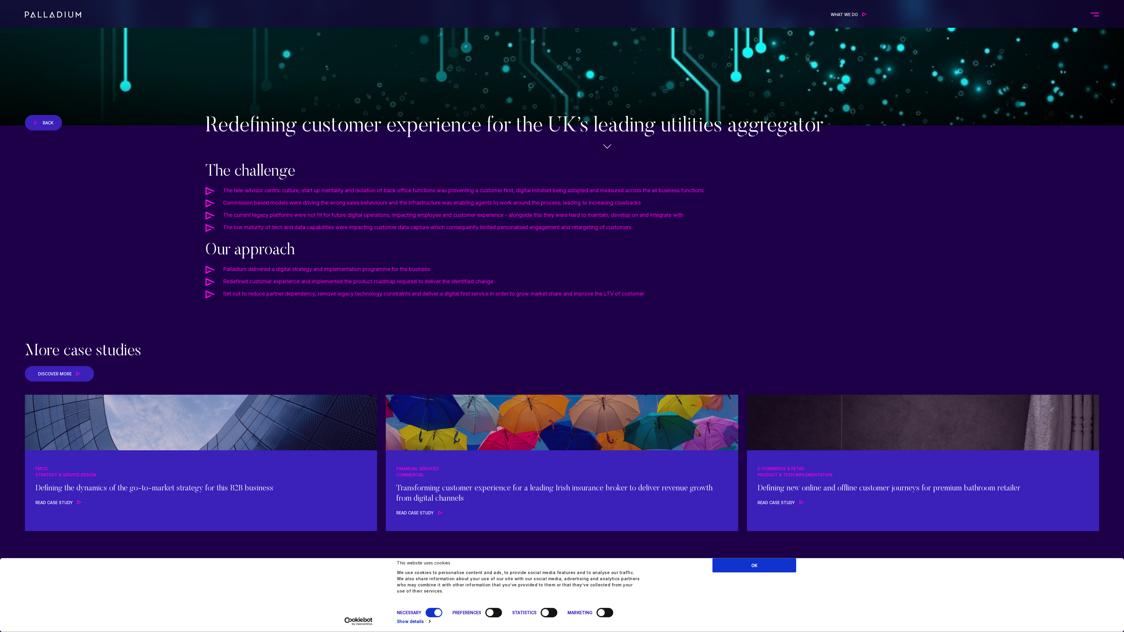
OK (754, 565)
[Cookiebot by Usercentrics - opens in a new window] (358, 621)
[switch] (493, 612)
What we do (844, 14)
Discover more (55, 373)
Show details (410, 621)
